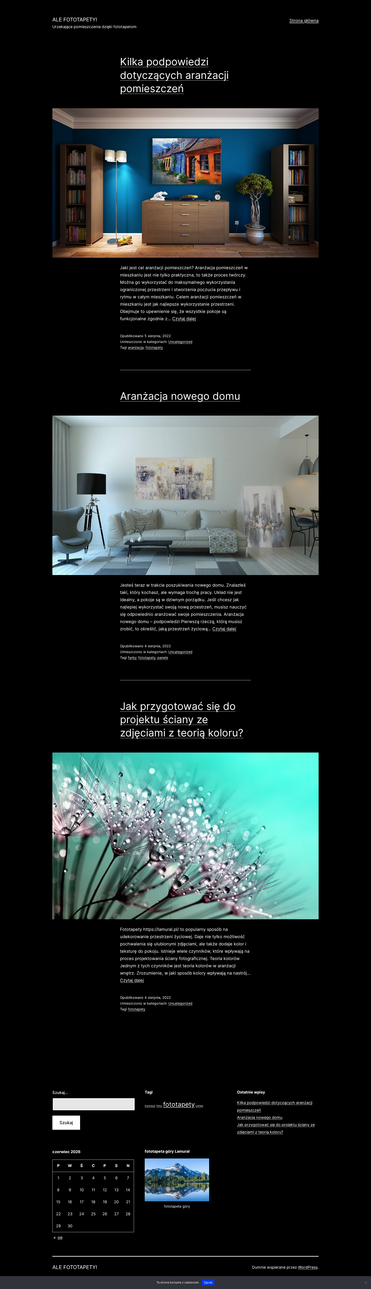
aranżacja (136, 347)
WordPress (308, 1267)
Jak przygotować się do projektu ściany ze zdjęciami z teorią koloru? (181, 719)
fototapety (154, 347)
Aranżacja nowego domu (180, 396)
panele (162, 657)
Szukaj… (60, 1092)
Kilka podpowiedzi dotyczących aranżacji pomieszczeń (174, 75)
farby (132, 657)
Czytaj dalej (184, 318)
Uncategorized (180, 342)
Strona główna (304, 20)
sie (60, 1237)
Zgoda (208, 1282)
